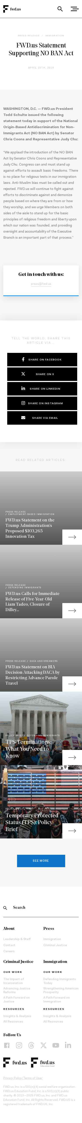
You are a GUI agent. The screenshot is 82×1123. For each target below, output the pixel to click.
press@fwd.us (41, 284)
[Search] (60, 9)
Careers (9, 951)
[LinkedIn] (68, 1045)
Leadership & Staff (17, 939)
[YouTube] (55, 1045)
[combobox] (60, 9)
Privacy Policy (12, 1078)
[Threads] (31, 1045)
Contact (9, 945)
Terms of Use (32, 1078)
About (8, 929)
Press (48, 929)
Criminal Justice (55, 945)
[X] (43, 1045)
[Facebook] (6, 1045)
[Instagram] (19, 1045)
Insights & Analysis (17, 1016)
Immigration (52, 939)
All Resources (13, 1021)
